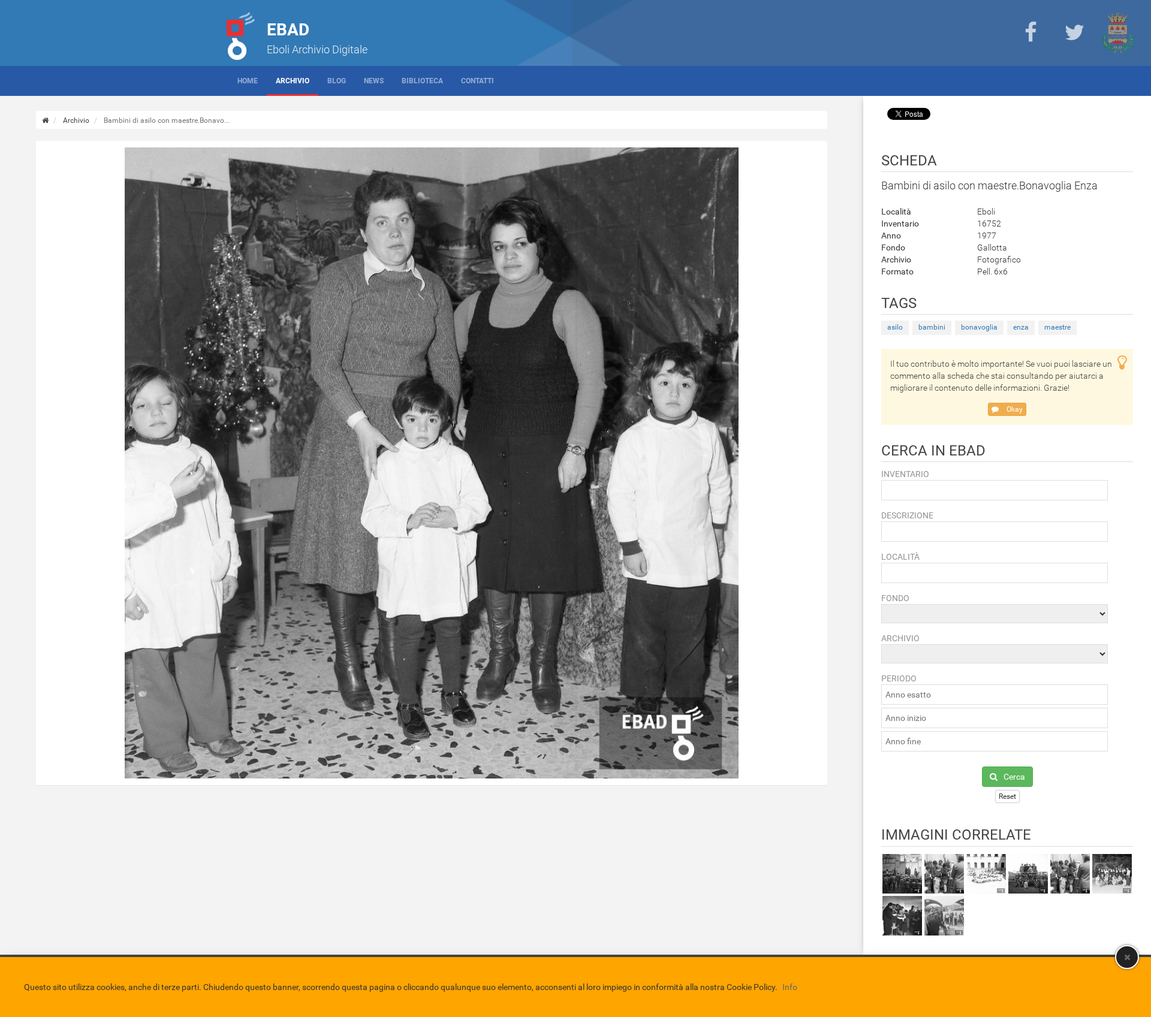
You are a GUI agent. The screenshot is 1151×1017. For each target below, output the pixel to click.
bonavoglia (979, 327)
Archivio (292, 81)
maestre (1057, 327)
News (374, 81)
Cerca (1014, 776)
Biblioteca (422, 81)
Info (789, 987)
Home (247, 81)
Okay (1014, 409)
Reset (1007, 796)
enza (1021, 327)
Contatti (477, 81)
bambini (931, 327)
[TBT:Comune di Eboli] (1118, 33)
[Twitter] (1074, 33)
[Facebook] (1030, 33)
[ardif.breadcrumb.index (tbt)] (45, 120)
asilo (895, 327)
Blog (336, 81)
